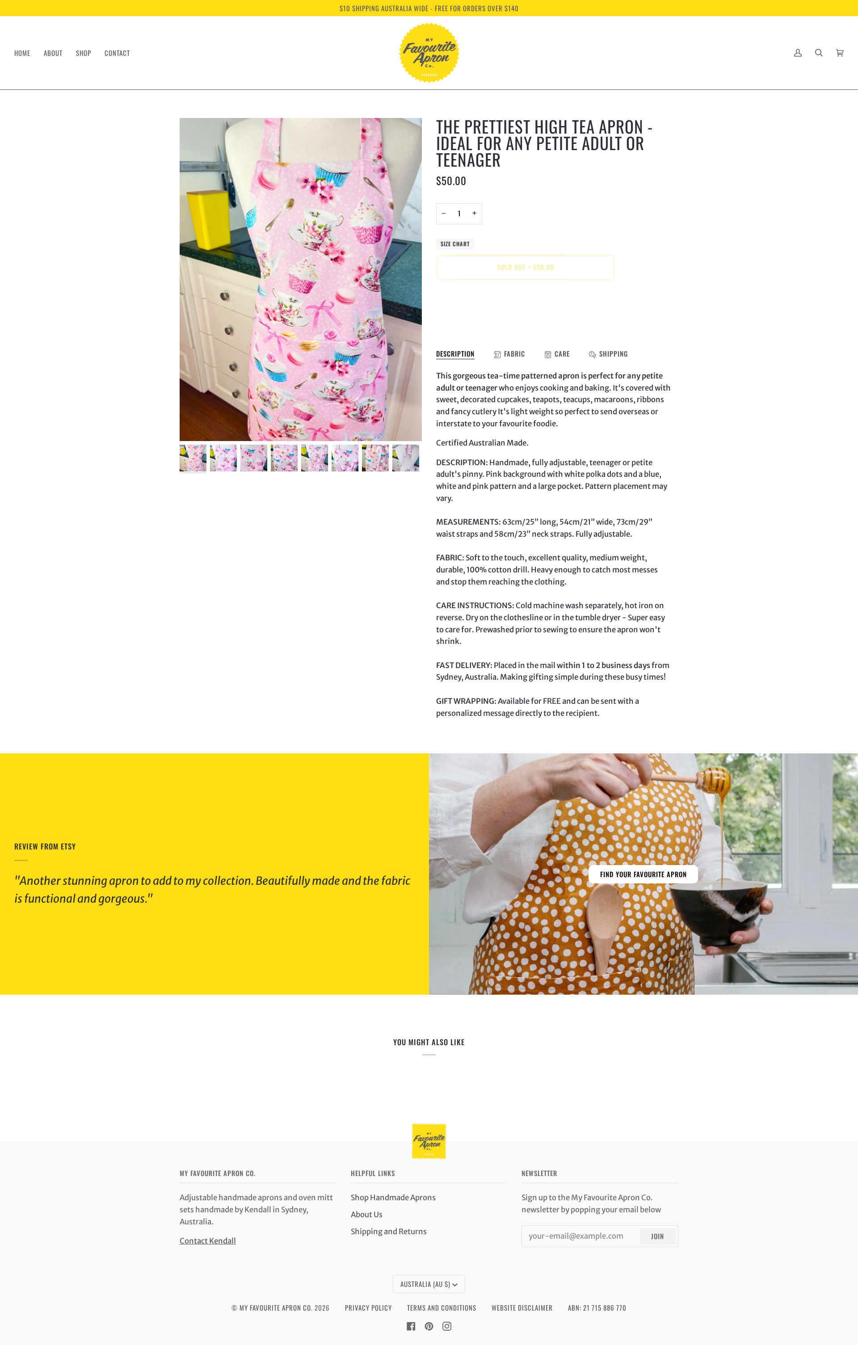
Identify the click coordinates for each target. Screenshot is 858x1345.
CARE (562, 353)
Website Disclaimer (522, 1307)
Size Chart (455, 244)
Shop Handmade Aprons (393, 1197)
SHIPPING (613, 353)
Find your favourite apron (643, 873)
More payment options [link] (476, 323)
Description (455, 353)
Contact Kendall (208, 1241)
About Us (367, 1214)
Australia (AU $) (425, 1284)
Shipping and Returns (389, 1231)
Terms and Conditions (441, 1307)
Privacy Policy (368, 1307)
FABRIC (514, 353)
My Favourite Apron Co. (276, 1307)
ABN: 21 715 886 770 (597, 1307)
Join (657, 1236)
